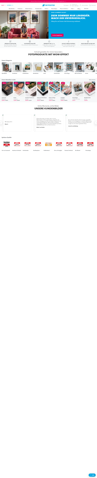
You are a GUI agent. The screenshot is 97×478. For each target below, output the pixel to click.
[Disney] (79, 8)
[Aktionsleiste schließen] (95, 1)
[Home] (48, 5)
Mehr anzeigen (92, 79)
